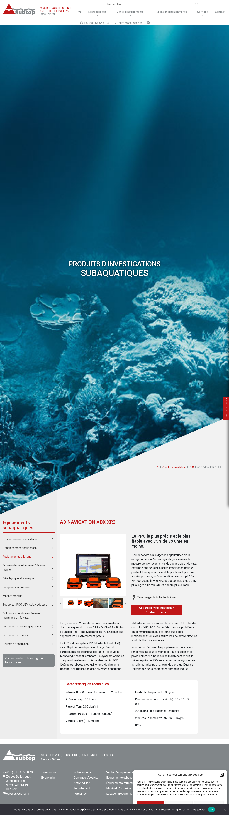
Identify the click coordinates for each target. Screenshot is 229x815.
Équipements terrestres (121, 783)
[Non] (224, 809)
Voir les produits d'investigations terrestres (25, 660)
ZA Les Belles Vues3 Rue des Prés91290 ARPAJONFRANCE (18, 783)
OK (211, 809)
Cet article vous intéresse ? (156, 610)
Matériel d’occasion (118, 788)
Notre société (97, 12)
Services (202, 12)
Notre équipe (82, 783)
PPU (192, 467)
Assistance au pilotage (174, 467)
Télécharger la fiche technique (156, 597)
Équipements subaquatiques (124, 777)
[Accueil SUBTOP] (79, 12)
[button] (222, 774)
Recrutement (82, 788)
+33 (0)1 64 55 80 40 (19, 772)
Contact (220, 12)
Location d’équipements (171, 12)
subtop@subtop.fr (17, 793)
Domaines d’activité (86, 777)
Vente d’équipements (130, 12)
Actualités (80, 793)
